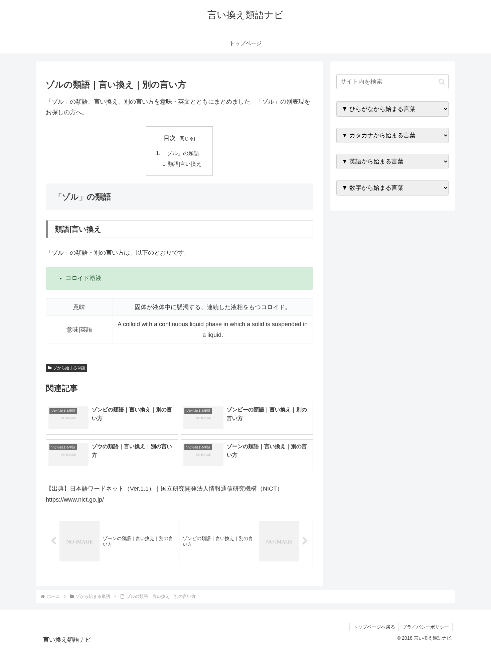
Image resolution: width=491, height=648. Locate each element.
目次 (170, 138)
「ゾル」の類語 (180, 153)
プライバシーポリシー (425, 627)
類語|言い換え (184, 164)
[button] (442, 82)
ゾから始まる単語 (69, 368)
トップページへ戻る (374, 627)
